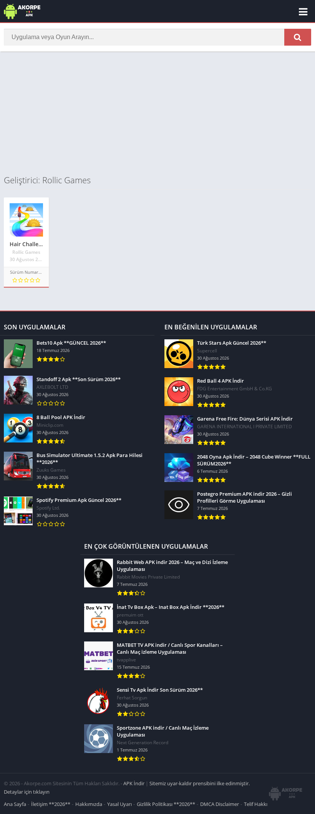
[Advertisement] (157, 112)
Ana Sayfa (15, 804)
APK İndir (133, 783)
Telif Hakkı (255, 804)
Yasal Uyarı (119, 804)
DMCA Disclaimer (219, 804)
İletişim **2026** (50, 804)
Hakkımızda (88, 804)
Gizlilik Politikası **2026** (166, 804)
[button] (297, 37)
